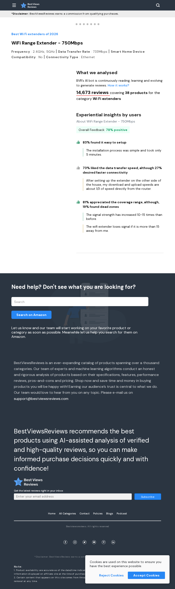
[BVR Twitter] (84, 536)
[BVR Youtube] (94, 536)
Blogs (109, 513)
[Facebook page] (65, 536)
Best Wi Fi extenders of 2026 (34, 34)
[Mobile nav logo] (30, 5)
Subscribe (147, 497)
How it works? (118, 85)
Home (51, 513)
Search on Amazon (31, 315)
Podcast (122, 513)
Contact (85, 513)
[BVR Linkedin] (113, 536)
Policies (98, 513)
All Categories (67, 513)
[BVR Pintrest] (104, 536)
